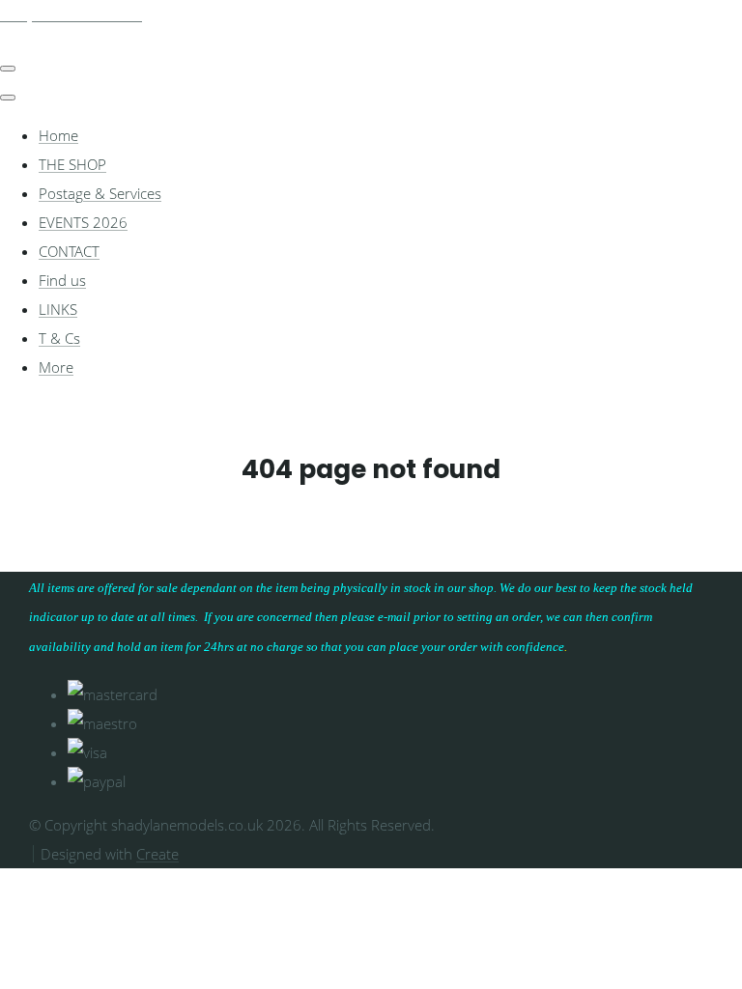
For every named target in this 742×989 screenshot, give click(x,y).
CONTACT (69, 251)
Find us (62, 280)
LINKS (58, 309)
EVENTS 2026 (83, 222)
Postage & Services (100, 193)
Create (157, 853)
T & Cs (59, 338)
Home (58, 135)
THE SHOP (72, 164)
